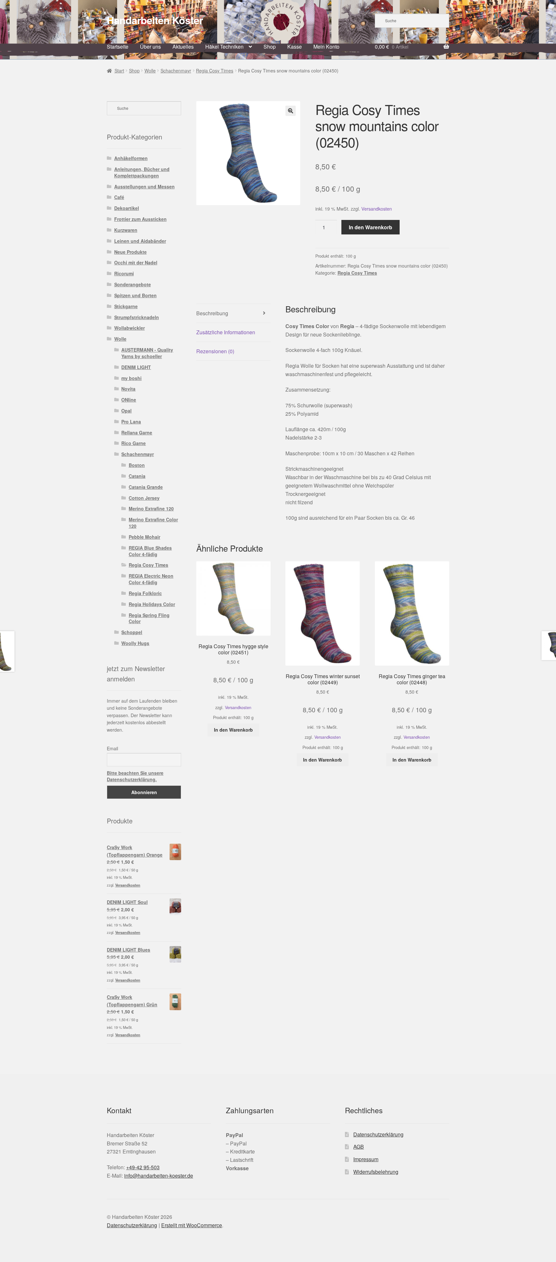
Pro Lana (131, 421)
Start (119, 70)
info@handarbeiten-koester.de (158, 1175)
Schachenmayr (176, 70)
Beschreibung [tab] (212, 313)
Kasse (294, 46)
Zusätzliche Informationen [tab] (225, 332)
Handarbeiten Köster (155, 20)
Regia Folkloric (145, 593)
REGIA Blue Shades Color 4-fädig (150, 551)
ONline (128, 399)
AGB (358, 1146)
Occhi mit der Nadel (135, 262)
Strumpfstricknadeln (136, 317)
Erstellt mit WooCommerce (191, 1225)
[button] (290, 111)
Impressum (365, 1159)
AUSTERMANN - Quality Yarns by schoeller (147, 352)
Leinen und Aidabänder (140, 241)
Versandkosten (376, 208)
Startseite (117, 46)
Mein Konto (326, 46)
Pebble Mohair (144, 537)
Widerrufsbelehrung (375, 1171)
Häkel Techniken (224, 46)
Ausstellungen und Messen (144, 186)
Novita (128, 388)
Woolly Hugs (135, 643)
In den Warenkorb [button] (233, 729)
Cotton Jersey (144, 498)
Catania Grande (146, 487)
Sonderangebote (132, 284)
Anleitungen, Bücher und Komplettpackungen (142, 172)
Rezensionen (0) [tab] (215, 351)
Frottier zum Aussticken (140, 219)
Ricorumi (124, 273)
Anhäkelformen (131, 158)
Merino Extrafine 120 (151, 508)
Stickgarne (126, 306)
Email (112, 748)
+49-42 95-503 (143, 1167)
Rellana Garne (136, 432)
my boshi (131, 378)
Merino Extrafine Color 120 (153, 522)
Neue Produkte (130, 252)
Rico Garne (133, 443)
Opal (126, 410)
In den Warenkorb (370, 227)
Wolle (150, 70)
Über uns (150, 46)
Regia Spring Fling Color (149, 618)
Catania (137, 476)
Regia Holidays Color (152, 604)
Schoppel (131, 632)
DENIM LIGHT (136, 367)
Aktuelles (183, 46)
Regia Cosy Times (214, 70)
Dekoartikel (126, 208)
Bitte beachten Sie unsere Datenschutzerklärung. (135, 776)
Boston (137, 465)
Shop (270, 46)
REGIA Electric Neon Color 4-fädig (151, 579)
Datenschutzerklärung (378, 1134)
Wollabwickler (129, 328)
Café (119, 197)
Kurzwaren (125, 230)
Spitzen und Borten (135, 295)
